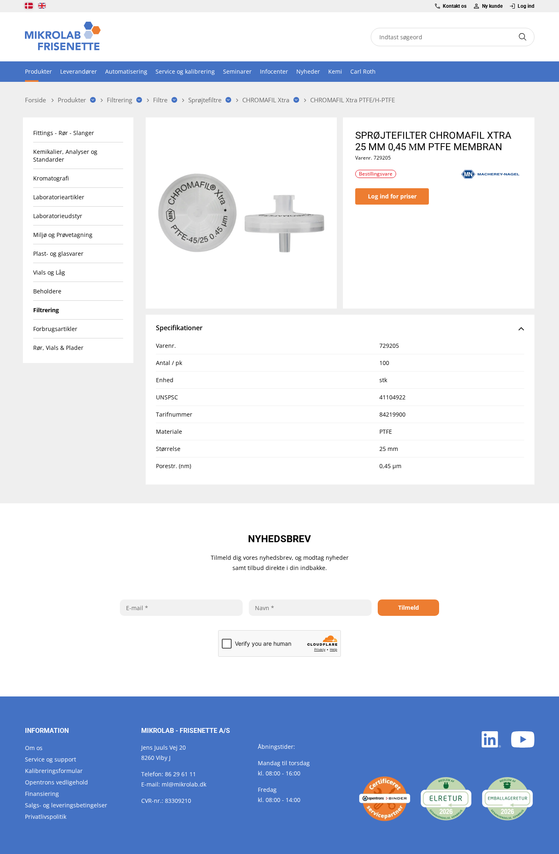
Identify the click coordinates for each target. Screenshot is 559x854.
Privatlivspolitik (45, 816)
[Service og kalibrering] (384, 798)
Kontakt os (455, 6)
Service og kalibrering (185, 71)
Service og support (50, 759)
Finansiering (42, 794)
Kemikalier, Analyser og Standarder (65, 155)
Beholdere (47, 291)
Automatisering (126, 71)
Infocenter (274, 71)
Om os (34, 748)
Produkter (38, 71)
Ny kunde (492, 6)
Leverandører (78, 71)
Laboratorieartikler (58, 197)
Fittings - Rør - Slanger (63, 133)
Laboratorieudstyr (57, 216)
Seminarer (237, 71)
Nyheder (308, 71)
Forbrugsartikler (55, 329)
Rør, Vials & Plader (58, 348)
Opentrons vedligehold (56, 782)
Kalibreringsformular (54, 771)
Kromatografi (51, 178)
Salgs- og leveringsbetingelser (66, 805)
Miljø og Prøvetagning (62, 235)
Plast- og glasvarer (58, 253)
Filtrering (46, 310)
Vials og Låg (49, 272)
